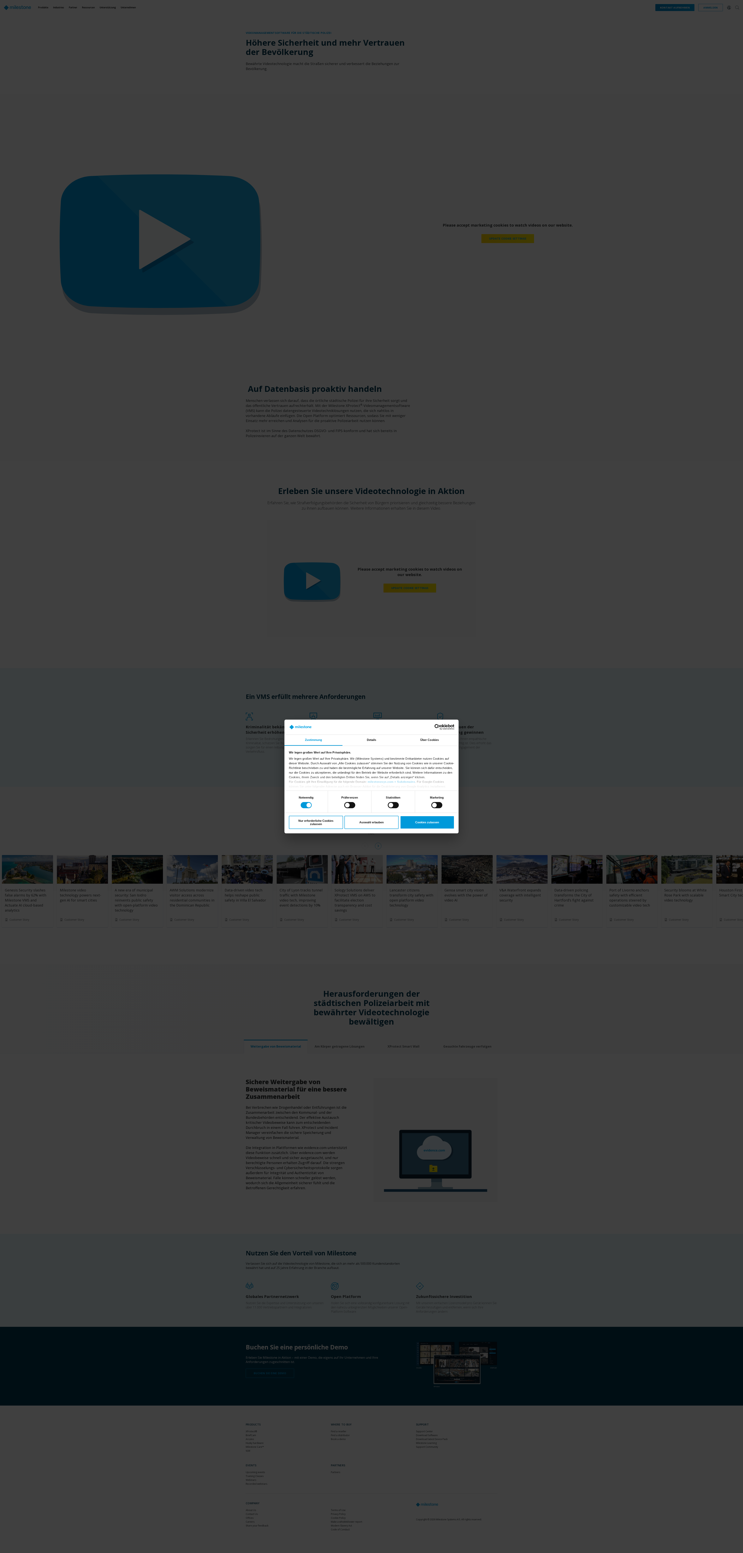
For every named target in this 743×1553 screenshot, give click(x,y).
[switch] (349, 805)
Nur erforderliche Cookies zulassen (315, 822)
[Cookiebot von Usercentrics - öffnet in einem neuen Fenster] (437, 727)
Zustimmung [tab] (313, 739)
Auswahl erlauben (371, 822)
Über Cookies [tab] (429, 739)
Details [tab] (371, 739)
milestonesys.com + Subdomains (391, 781)
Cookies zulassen (427, 822)
